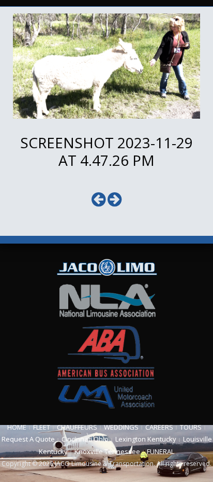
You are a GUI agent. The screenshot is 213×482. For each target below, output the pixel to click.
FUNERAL (160, 451)
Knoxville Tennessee (107, 451)
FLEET (41, 427)
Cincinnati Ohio (85, 439)
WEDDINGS (121, 427)
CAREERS (159, 427)
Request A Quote (28, 439)
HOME (16, 427)
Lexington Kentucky (145, 439)
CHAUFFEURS (77, 427)
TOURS (191, 427)
